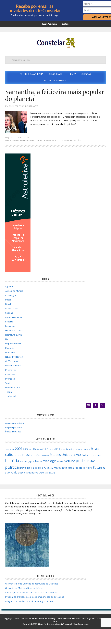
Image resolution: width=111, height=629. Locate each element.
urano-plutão (74, 140)
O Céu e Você (12, 361)
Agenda (9, 286)
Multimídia (10, 352)
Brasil (8, 304)
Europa (77, 455)
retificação (68, 467)
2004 (35, 449)
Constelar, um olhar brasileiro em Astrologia (38, 618)
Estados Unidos (59, 140)
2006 (40, 449)
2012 (63, 449)
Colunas (9, 312)
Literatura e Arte (13, 334)
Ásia (53, 472)
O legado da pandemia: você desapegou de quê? (29, 601)
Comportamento (13, 317)
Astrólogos (10, 295)
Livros (8, 339)
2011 (57, 449)
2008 (51, 449)
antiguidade (85, 449)
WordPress (78, 624)
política (12, 467)
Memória (9, 347)
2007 (45, 449)
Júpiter (32, 461)
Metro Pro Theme (45, 624)
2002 (25, 449)
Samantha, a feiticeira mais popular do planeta (54, 95)
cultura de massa (43, 140)
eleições (36, 455)
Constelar (55, 43)
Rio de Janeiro (83, 468)
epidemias (45, 455)
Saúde (8, 383)
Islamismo (24, 461)
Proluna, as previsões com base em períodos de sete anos (34, 596)
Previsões (10, 374)
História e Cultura (14, 330)
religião (58, 467)
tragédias (23, 472)
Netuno (69, 461)
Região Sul (48, 468)
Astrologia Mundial (14, 290)
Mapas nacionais (13, 343)
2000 (12, 449)
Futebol (85, 455)
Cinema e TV (24, 137)
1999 (7, 449)
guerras (98, 455)
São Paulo (11, 472)
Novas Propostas (14, 356)
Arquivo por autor (14, 427)
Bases (8, 299)
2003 (30, 449)
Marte (38, 461)
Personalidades (13, 365)
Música (60, 461)
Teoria (8, 391)
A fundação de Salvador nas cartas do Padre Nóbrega (31, 592)
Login (86, 624)
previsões (24, 467)
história (12, 460)
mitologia (49, 461)
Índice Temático (13, 431)
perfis (81, 460)
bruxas (30, 140)
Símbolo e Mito (12, 387)
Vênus (48, 472)
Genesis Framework (64, 624)
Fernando (10, 325)
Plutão (91, 461)
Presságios (10, 369)
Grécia (91, 455)
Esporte (9, 321)
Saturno (99, 467)
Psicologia (37, 467)
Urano (41, 472)
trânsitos (33, 472)
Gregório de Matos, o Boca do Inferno (24, 588)
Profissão (10, 378)
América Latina (73, 449)
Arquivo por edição (14, 422)
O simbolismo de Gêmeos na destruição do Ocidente (31, 583)
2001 (19, 448)
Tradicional (10, 396)
